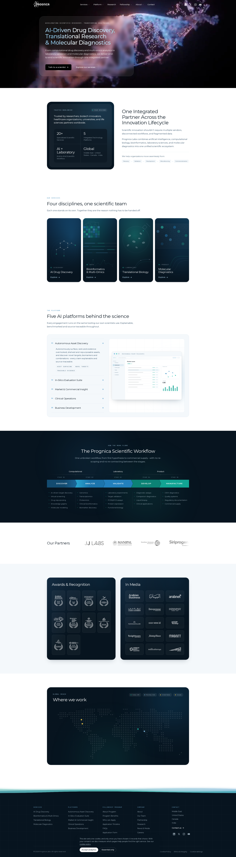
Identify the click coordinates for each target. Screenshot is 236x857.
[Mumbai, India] (144, 731)
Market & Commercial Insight (80, 820)
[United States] (82, 723)
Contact (151, 4)
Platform (97, 4)
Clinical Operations (76, 824)
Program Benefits (110, 816)
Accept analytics (89, 850)
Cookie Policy (165, 852)
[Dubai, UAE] (138, 729)
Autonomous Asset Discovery (81, 812)
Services (84, 4)
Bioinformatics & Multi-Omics (46, 816)
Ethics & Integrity (180, 852)
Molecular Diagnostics (42, 824)
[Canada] (81, 719)
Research (111, 4)
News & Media (143, 828)
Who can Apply (109, 820)
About (139, 4)
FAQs (105, 828)
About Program (109, 812)
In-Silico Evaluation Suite (78, 816)
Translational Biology (42, 820)
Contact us (176, 828)
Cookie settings (196, 852)
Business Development (78, 828)
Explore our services (85, 67)
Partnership (142, 820)
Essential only (108, 850)
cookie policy (85, 844)
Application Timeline (111, 824)
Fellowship (125, 4)
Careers (140, 832)
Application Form (110, 832)
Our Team (141, 816)
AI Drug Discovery (41, 812)
